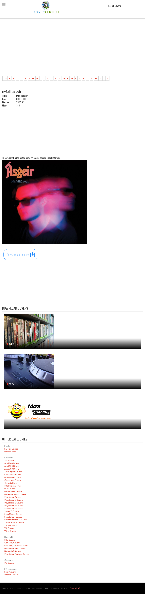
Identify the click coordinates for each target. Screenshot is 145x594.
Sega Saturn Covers (13, 517)
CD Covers (13, 384)
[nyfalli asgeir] (20, 254)
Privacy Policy (76, 588)
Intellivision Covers (12, 486)
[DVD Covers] (72, 331)
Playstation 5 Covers (13, 508)
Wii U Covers (10, 531)
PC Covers (9, 563)
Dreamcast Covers (12, 477)
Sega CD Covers (11, 511)
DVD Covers (14, 344)
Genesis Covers (11, 483)
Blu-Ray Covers (11, 449)
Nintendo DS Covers (13, 551)
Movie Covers (10, 451)
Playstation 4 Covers (13, 505)
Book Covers (10, 572)
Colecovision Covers (13, 474)
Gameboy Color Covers (14, 548)
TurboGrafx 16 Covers (14, 522)
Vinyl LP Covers (11, 574)
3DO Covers (9, 460)
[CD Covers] (72, 371)
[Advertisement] (72, 53)
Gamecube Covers (12, 480)
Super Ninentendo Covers (15, 519)
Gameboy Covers (12, 542)
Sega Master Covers (13, 514)
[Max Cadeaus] (72, 411)
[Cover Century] (47, 7)
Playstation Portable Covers (16, 554)
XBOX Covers (10, 525)
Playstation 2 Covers (13, 500)
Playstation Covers (12, 497)
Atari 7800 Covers (12, 469)
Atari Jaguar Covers (13, 471)
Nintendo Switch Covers (15, 494)
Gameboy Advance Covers (16, 545)
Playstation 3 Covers (13, 502)
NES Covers (9, 488)
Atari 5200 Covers (12, 466)
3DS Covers (9, 540)
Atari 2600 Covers (12, 463)
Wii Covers (9, 528)
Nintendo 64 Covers (13, 491)
